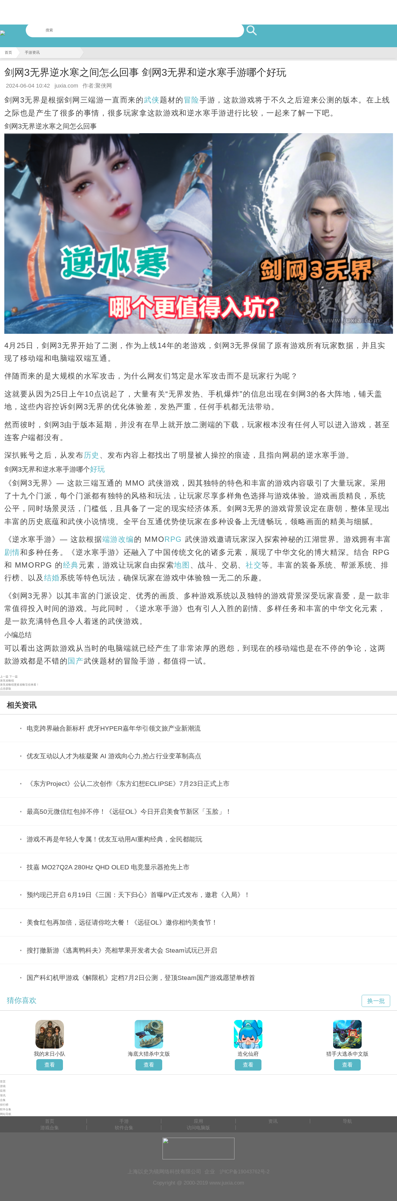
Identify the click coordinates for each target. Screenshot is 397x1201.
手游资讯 (32, 52)
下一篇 (13, 676)
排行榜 (4, 1104)
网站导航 (5, 1114)
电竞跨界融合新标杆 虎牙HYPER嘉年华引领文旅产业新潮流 (114, 728)
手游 (124, 1121)
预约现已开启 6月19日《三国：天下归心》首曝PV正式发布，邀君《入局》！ (138, 894)
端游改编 (118, 539)
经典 (71, 565)
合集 (3, 1100)
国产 (75, 661)
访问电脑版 (198, 1127)
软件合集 (5, 1109)
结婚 (52, 577)
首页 (8, 52)
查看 (49, 1065)
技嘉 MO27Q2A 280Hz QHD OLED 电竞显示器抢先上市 (108, 867)
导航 (347, 1121)
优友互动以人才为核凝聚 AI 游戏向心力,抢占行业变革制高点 (114, 755)
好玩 (97, 469)
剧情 (12, 552)
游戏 (3, 1086)
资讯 (3, 1095)
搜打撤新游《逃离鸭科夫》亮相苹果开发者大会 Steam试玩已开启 (122, 950)
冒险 (191, 100)
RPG (173, 539)
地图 (182, 565)
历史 (92, 455)
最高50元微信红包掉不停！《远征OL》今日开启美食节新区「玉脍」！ (129, 811)
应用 (3, 1090)
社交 (253, 565)
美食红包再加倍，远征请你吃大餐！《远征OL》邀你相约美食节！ (122, 922)
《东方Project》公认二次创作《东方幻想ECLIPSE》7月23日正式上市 (128, 783)
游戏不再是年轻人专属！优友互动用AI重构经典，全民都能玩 (114, 839)
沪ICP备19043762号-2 (245, 1171)
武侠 (152, 100)
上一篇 (4, 676)
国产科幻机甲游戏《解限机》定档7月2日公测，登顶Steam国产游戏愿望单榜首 (141, 977)
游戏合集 (49, 1127)
